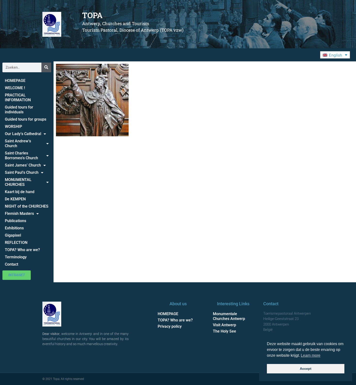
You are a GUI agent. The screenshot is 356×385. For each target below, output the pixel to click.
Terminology (16, 257)
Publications (15, 220)
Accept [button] (305, 368)
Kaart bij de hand (19, 191)
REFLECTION (16, 242)
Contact (11, 264)
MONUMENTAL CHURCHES (18, 182)
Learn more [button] (310, 355)
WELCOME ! (15, 88)
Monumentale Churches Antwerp (229, 316)
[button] (335, 54)
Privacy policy (170, 326)
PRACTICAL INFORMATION (18, 97)
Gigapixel (13, 235)
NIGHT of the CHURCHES (26, 206)
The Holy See (224, 331)
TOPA (92, 15)
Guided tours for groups (25, 119)
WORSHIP (13, 126)
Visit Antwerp (224, 325)
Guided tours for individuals (19, 109)
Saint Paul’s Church (22, 172)
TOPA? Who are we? (22, 249)
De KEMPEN (15, 199)
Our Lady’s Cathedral (23, 133)
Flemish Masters (19, 213)
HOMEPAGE (15, 80)
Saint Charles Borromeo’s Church (21, 155)
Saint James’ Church (23, 165)
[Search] (46, 67)
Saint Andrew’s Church (18, 143)
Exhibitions (14, 228)
